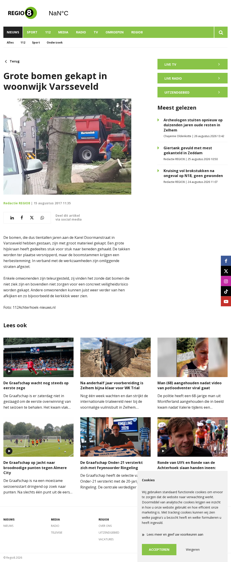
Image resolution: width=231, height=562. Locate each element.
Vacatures (106, 539)
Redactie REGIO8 (16, 203)
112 (48, 32)
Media (63, 32)
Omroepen (115, 32)
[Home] (22, 13)
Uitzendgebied (109, 532)
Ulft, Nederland (70, 13)
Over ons (105, 526)
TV (96, 32)
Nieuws (13, 32)
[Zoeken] (221, 32)
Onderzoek (55, 42)
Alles (10, 42)
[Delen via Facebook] (21, 217)
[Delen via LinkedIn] (12, 217)
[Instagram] (226, 281)
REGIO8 (137, 32)
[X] (226, 271)
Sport (32, 32)
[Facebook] (226, 261)
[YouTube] (226, 301)
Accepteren (159, 549)
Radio (81, 32)
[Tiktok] (226, 291)
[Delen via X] (31, 217)
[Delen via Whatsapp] (42, 217)
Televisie (56, 532)
